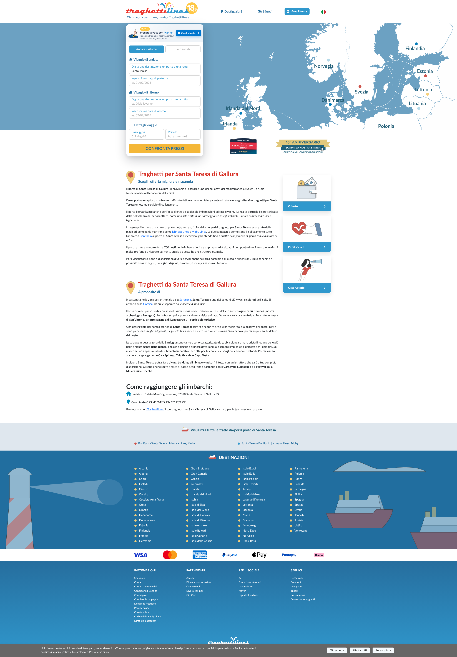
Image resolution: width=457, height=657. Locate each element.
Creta (142, 504)
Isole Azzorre (199, 525)
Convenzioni (193, 586)
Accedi (190, 578)
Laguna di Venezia (254, 499)
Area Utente (299, 11)
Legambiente (245, 586)
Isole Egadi (249, 468)
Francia (143, 535)
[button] (325, 12)
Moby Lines (199, 231)
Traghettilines (155, 409)
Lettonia (248, 504)
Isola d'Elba (198, 504)
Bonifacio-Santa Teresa (153, 443)
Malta (246, 515)
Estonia (143, 525)
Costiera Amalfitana (151, 499)
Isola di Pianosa (200, 520)
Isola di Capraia (200, 515)
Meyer (242, 591)
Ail (240, 578)
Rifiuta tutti (360, 650)
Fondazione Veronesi (250, 582)
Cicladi (143, 484)
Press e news (298, 595)
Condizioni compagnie (146, 599)
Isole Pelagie (250, 478)
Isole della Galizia (201, 541)
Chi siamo (139, 578)
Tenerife (300, 515)
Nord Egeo (249, 530)
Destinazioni (233, 11)
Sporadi (299, 504)
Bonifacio (146, 236)
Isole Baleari (198, 530)
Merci (267, 11)
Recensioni (297, 578)
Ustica (299, 525)
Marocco (248, 520)
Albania (143, 468)
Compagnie (140, 595)
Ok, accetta (337, 650)
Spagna (299, 499)
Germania (145, 541)
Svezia (298, 510)
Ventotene (300, 530)
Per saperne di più (99, 652)
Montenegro (250, 525)
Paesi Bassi (250, 541)
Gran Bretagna (200, 468)
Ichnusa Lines (181, 231)
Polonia (299, 473)
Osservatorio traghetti (303, 599)
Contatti (138, 582)
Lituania (248, 510)
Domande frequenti (145, 604)
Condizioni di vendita (145, 591)
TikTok (294, 591)
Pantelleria (301, 468)
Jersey (247, 489)
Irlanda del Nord (201, 494)
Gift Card (191, 595)
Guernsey (197, 484)
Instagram (296, 586)
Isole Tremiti (250, 484)
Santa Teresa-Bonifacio (256, 443)
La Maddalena (251, 494)
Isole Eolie (249, 473)
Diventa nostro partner (199, 582)
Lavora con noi (194, 591)
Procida (299, 484)
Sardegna (185, 299)
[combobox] (165, 71)
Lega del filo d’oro (248, 595)
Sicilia (298, 494)
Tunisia (299, 520)
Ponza (298, 478)
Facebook (296, 582)
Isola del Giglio (200, 510)
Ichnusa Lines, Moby (182, 443)
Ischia (194, 499)
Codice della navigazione (147, 616)
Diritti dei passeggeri (145, 621)
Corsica (148, 304)
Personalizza (383, 650)
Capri (142, 478)
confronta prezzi (165, 149)
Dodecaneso (147, 520)
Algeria (143, 473)
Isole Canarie (199, 535)
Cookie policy (141, 612)
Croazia (144, 510)
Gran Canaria (199, 473)
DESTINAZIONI (234, 458)
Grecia (195, 478)
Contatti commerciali (145, 586)
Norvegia (248, 535)
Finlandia (144, 530)
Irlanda (195, 489)
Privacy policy (141, 608)
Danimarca (146, 515)
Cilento (143, 489)
